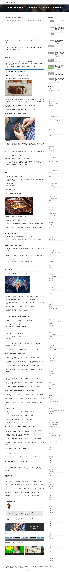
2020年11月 (51, 488)
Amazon (50, 92)
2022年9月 (50, 458)
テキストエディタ (52, 254)
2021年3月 (50, 480)
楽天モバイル (51, 408)
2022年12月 (51, 456)
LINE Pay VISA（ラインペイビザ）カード (57, 116)
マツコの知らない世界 (53, 165)
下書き (50, 377)
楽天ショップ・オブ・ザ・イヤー (55, 401)
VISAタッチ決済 (52, 215)
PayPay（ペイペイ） (52, 338)
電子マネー (50, 437)
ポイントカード (51, 291)
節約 (50, 176)
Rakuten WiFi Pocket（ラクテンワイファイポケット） (57, 411)
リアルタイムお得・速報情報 (19, 542)
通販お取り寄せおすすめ (53, 426)
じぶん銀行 (51, 105)
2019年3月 (50, 532)
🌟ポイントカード (8, 566)
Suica (50, 439)
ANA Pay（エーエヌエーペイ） (54, 308)
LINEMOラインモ (52, 243)
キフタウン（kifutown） (55, 187)
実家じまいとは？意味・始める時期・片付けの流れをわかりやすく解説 (19, 518)
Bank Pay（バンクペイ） (53, 312)
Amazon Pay (51, 306)
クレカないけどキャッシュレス (54, 161)
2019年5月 (50, 527)
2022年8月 (50, 460)
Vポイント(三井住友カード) (54, 441)
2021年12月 (51, 467)
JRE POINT (51, 293)
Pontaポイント (51, 295)
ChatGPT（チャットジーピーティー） (55, 90)
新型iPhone (50, 388)
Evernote (50, 107)
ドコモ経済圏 (51, 261)
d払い (50, 265)
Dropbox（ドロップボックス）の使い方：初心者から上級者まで (59, 53)
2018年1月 (50, 556)
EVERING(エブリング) (54, 157)
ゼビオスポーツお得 (52, 239)
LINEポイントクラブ (52, 127)
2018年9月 (50, 545)
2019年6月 (50, 525)
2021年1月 (50, 484)
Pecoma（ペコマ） (52, 228)
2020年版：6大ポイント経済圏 (17, 566)
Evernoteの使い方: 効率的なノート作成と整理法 (38, 518)
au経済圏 (50, 97)
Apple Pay (51, 310)
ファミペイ (51, 330)
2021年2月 (50, 482)
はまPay (50, 323)
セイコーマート (51, 226)
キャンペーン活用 (53, 178)
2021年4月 (50, 477)
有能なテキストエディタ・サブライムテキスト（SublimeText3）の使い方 (59, 46)
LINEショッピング (52, 122)
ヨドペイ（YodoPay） (53, 364)
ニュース (50, 163)
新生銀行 (50, 390)
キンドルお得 (51, 94)
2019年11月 (51, 514)
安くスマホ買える (52, 384)
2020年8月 (50, 495)
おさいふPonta (51, 371)
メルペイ (50, 332)
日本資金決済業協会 (52, 393)
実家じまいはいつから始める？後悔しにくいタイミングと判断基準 (10, 518)
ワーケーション (51, 375)
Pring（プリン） (52, 152)
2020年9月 (50, 493)
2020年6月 (50, 499)
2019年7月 (50, 523)
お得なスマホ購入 (54, 198)
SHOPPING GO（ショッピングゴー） (56, 120)
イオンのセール (51, 142)
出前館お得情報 (52, 285)
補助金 (50, 420)
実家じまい (50, 386)
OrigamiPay (51, 317)
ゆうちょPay (51, 325)
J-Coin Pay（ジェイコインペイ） (55, 435)
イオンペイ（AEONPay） (53, 137)
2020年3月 (50, 506)
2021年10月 (51, 471)
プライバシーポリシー (53, 566)
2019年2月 (50, 534)
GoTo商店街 (54, 185)
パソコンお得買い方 (52, 415)
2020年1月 (50, 510)
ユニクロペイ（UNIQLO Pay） (54, 168)
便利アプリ (51, 172)
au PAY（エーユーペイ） (53, 99)
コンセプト (46, 566)
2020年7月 (50, 497)
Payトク (51, 118)
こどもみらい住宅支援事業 (53, 422)
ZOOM (50, 131)
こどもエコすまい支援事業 (53, 424)
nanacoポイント (52, 235)
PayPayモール (52, 343)
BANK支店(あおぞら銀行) (53, 272)
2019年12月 (51, 512)
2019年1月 (50, 536)
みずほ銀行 (51, 433)
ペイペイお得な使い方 (54, 349)
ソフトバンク (51, 241)
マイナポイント (51, 302)
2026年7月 (50, 451)
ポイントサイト (52, 189)
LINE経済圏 (50, 109)
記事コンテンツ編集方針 (9, 567)
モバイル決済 (51, 304)
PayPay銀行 (52, 345)
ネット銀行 (50, 269)
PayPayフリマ (52, 340)
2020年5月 (50, 501)
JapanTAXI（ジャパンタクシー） (55, 252)
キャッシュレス (51, 146)
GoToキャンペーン (54, 181)
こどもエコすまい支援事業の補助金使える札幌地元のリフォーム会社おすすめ (59, 66)
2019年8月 (50, 521)
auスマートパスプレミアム (53, 103)
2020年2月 (50, 508)
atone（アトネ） (53, 174)
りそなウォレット (52, 327)
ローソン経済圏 (51, 369)
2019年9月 (50, 519)
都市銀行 (50, 431)
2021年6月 (50, 473)
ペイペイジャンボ (53, 351)
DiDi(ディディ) (51, 250)
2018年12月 (51, 538)
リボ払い (50, 220)
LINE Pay (50, 114)
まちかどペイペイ (53, 347)
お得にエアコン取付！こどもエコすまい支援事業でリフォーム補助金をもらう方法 (59, 73)
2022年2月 (50, 462)
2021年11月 (51, 469)
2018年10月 (51, 543)
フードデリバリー (52, 282)
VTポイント (52, 224)
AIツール (50, 88)
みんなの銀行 (51, 274)
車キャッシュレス (52, 200)
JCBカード (51, 209)
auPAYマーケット (52, 101)
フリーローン (51, 280)
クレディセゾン (52, 217)
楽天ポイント (51, 406)
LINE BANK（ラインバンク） (54, 112)
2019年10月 (51, 517)
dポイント (51, 263)
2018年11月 (51, 540)
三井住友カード (52, 222)
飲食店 (50, 202)
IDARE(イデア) (51, 150)
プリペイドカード (52, 287)
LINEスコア (51, 124)
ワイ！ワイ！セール (53, 358)
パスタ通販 (51, 428)
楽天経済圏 (50, 399)
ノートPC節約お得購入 (52, 276)
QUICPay (51, 211)
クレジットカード (52, 207)
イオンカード (51, 135)
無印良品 (50, 418)
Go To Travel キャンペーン (56, 183)
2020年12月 (51, 486)
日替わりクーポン (53, 360)
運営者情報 (41, 566)
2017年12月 (51, 558)
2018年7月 (50, 549)
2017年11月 (51, 560)
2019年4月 (50, 530)
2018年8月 (50, 547)
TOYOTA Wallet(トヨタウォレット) (55, 321)
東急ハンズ (50, 397)
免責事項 (16, 567)
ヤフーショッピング (52, 353)
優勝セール (50, 382)
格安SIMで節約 (52, 196)
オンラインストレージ (52, 144)
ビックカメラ (51, 278)
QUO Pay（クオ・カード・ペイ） (55, 289)
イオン (50, 133)
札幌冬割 (50, 395)
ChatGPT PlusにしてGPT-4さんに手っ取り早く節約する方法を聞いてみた (59, 60)
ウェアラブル (51, 155)
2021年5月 (50, 475)
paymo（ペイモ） (52, 319)
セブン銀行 (51, 237)
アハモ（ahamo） (52, 267)
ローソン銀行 (51, 373)
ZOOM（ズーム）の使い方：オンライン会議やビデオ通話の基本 (29, 518)
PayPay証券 (51, 336)
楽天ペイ (50, 403)
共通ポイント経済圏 (53, 194)
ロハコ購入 (52, 356)
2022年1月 (50, 464)
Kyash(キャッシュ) (52, 213)
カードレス (12, 542)
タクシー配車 (51, 248)
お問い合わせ (21, 567)
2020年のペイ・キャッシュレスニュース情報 (30, 566)
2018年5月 (50, 551)
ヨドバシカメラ (51, 362)
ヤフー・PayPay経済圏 (52, 334)
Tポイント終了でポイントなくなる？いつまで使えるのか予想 (59, 79)
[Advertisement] (24, 30)
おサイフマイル (52, 300)
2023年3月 (50, 454)
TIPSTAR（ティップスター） (54, 129)
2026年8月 (50, 449)
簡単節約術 (50, 413)
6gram (50, 148)
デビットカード (51, 256)
